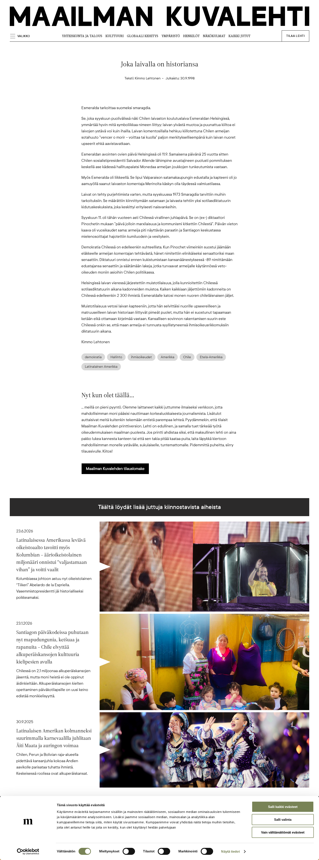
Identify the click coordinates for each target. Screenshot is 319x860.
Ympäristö (170, 36)
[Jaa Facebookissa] (166, 97)
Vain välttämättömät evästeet (282, 832)
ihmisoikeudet (141, 357)
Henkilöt (191, 36)
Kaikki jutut (239, 36)
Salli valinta (282, 819)
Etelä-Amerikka (211, 357)
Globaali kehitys (142, 36)
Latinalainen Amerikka (101, 366)
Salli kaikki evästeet (283, 807)
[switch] (129, 851)
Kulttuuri (114, 36)
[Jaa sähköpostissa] (180, 97)
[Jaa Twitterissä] (138, 97)
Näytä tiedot (230, 851)
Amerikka (167, 357)
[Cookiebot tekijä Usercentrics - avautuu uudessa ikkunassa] (28, 851)
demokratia (93, 357)
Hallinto (116, 357)
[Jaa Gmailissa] (152, 97)
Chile (187, 357)
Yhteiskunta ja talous (82, 36)
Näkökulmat (214, 36)
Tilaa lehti (295, 36)
